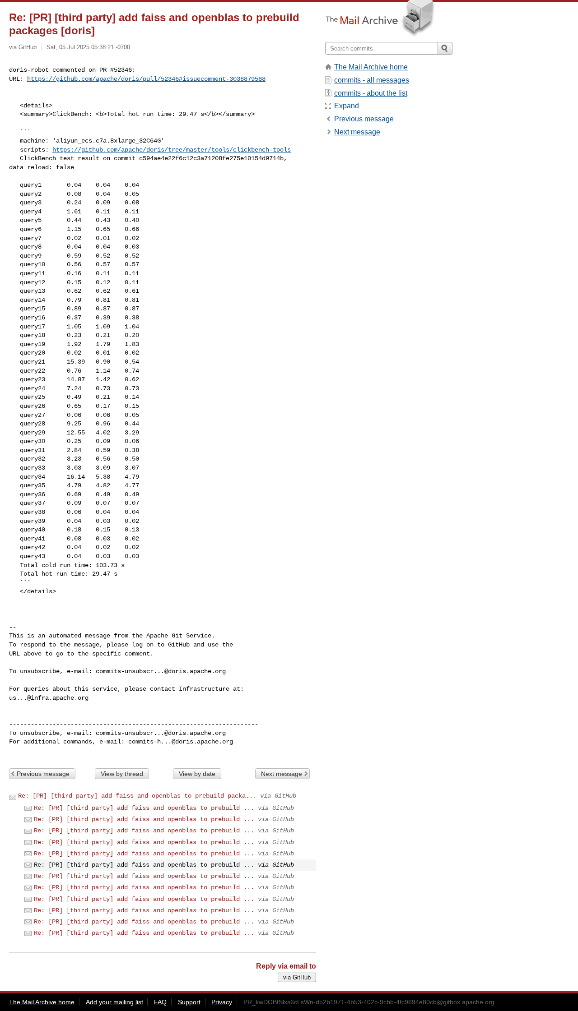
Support (189, 1002)
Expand (346, 106)
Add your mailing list (114, 1002)
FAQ (160, 1002)
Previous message (43, 773)
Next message (281, 773)
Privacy (221, 1002)
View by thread (122, 773)
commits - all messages (371, 80)
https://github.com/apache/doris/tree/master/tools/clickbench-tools (171, 149)
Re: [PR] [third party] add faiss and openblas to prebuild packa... (137, 795)
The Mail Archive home (371, 67)
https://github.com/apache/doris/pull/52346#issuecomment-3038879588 (146, 79)
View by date (197, 773)
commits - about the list (370, 93)
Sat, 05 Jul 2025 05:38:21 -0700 (88, 47)
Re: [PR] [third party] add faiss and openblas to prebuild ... (144, 808)
